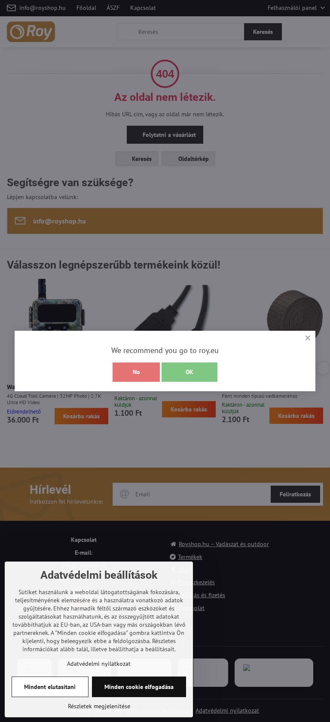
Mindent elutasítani (50, 687)
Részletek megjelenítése (99, 706)
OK (189, 372)
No (136, 372)
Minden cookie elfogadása (139, 687)
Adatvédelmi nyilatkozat (99, 664)
